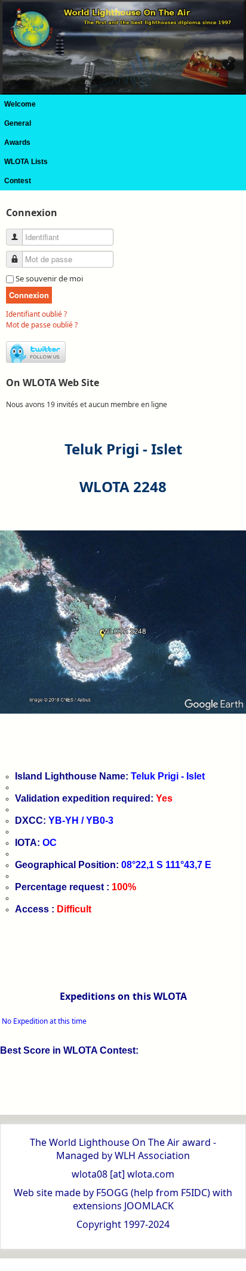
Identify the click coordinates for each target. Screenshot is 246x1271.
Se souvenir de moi (49, 278)
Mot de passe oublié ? (42, 325)
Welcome (20, 104)
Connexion (29, 295)
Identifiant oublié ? (36, 314)
